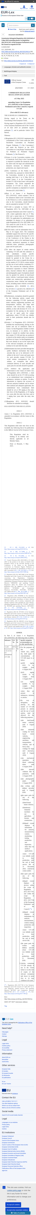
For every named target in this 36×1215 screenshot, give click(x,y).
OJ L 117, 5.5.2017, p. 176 (21, 992)
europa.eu (15, 1093)
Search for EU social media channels (12, 1115)
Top (5, 1006)
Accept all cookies (13, 1204)
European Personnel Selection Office (12, 1166)
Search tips (13, 29)
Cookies (4, 1129)
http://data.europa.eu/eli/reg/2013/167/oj (15, 619)
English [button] (32, 8)
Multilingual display (10, 71)
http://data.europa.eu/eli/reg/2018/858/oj (15, 609)
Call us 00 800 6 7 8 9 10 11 (9, 1101)
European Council (7, 1138)
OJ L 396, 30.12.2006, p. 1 (22, 591)
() (12, 130)
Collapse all (31, 64)
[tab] (18, 67)
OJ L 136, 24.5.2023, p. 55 (23, 570)
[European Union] (6, 1090)
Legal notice (5, 1043)
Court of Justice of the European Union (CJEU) (15, 1145)
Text (5, 75)
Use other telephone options (10, 1103)
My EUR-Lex (24, 8)
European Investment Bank (9, 1157)
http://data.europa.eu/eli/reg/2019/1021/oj (16, 549)
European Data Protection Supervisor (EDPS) (14, 1162)
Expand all (23, 64)
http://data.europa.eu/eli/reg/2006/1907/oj (16, 593)
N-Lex (3, 1081)
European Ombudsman (8, 1160)
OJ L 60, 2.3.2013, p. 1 (24, 617)
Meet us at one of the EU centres (11, 1107)
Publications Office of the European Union (13, 1168)
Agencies (4, 1170)
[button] (18, 1213)
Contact (4, 1034)
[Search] (33, 25)
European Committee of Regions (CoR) (13, 1155)
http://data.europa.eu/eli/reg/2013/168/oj (21, 628)
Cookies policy (6, 1045)
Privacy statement (7, 1050)
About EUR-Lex (6, 1057)
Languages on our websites (10, 1122)
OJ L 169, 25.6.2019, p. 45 (20, 547)
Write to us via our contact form (11, 1105)
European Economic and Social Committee (14, 1153)
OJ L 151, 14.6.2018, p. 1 (17, 607)
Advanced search (29, 31)
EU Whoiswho (6, 1075)
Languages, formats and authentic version (17, 67)
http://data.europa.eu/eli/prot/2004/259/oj (15, 557)
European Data (6, 1069)
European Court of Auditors (9, 1149)
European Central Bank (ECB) (10, 1147)
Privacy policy (6, 1124)
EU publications (6, 1077)
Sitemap (4, 1036)
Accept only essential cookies (17, 1210)
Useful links (5, 1061)
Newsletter (5, 1059)
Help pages (5, 1032)
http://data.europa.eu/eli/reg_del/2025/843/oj (16, 51)
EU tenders (5, 1071)
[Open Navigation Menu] (3, 25)
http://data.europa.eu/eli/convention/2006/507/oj (17, 553)
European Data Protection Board (11, 1164)
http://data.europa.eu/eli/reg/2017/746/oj (15, 993)
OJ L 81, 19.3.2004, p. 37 (20, 556)
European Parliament (8, 1136)
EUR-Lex (7, 12)
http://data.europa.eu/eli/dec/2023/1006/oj (16, 572)
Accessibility (5, 1048)
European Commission (8, 1142)
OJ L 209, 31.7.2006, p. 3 (20, 551)
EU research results (7, 1073)
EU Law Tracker (6, 1083)
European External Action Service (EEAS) (13, 1151)
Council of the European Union (10, 1140)
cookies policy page (14, 1190)
